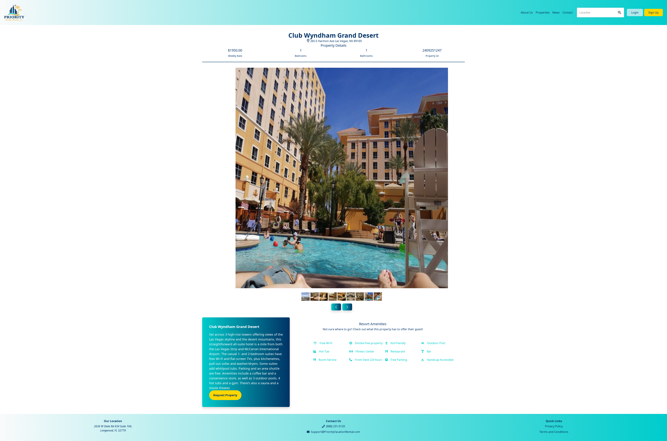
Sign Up (653, 12)
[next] (347, 306)
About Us (527, 12)
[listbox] (342, 185)
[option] (342, 185)
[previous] (336, 306)
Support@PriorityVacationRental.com (335, 432)
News (556, 12)
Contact (567, 12)
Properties (543, 12)
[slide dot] (305, 296)
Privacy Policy (554, 426)
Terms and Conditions (554, 432)
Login (635, 12)
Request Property (225, 395)
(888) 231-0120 (335, 426)
